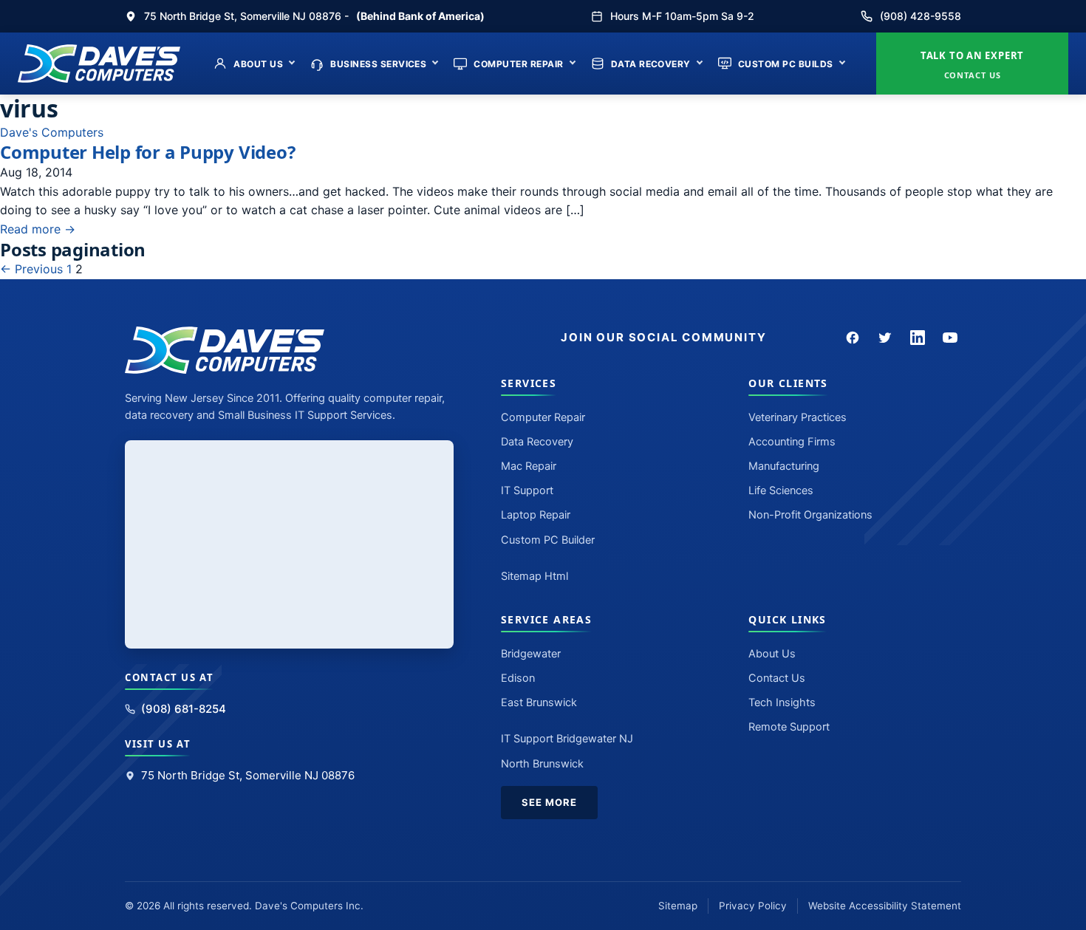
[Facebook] (852, 337)
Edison (518, 678)
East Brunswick (539, 702)
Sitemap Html (534, 576)
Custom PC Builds (785, 63)
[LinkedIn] (917, 337)
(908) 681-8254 (183, 709)
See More (549, 802)
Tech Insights (782, 702)
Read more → (37, 229)
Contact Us (776, 678)
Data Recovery (651, 63)
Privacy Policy (753, 906)
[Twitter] (885, 337)
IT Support (527, 490)
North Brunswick (542, 763)
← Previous (31, 268)
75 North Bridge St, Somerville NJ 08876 (248, 775)
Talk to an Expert (972, 65)
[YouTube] (950, 337)
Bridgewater (531, 653)
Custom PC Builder (548, 540)
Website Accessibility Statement (884, 906)
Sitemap (677, 906)
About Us (258, 63)
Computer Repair (518, 63)
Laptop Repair (535, 515)
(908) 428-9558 (920, 16)
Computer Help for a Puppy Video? (147, 152)
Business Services (378, 63)
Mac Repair (528, 466)
